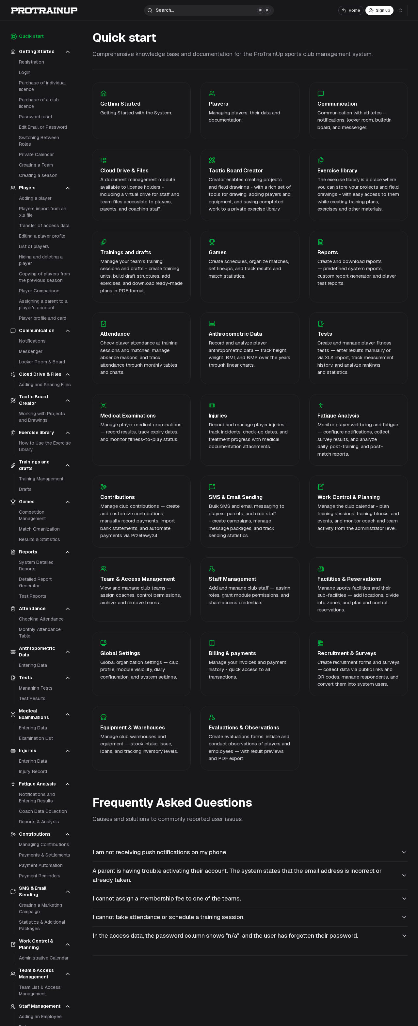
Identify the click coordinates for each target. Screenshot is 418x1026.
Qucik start (31, 36)
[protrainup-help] (44, 10)
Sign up (383, 10)
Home (354, 10)
